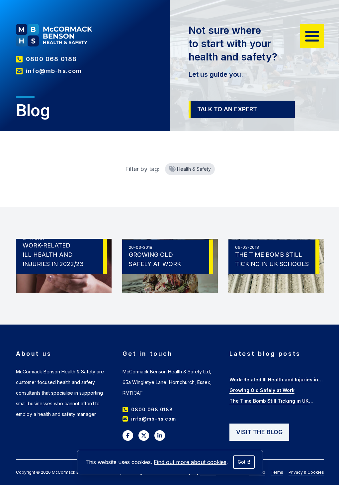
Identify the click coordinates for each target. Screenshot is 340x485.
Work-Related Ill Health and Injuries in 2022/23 (273, 380)
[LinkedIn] (159, 435)
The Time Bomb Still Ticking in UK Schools (269, 402)
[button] (312, 36)
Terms (277, 472)
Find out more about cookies (190, 462)
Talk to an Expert (227, 109)
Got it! (244, 462)
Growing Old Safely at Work (262, 390)
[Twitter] (143, 435)
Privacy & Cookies (306, 472)
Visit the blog (259, 432)
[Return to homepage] (54, 35)
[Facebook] (128, 435)
